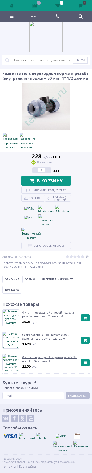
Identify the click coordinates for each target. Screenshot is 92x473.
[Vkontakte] (5, 418)
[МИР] (29, 217)
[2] (71, 256)
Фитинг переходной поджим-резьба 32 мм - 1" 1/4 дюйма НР (49, 359)
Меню (34, 16)
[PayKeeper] (81, 444)
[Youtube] (30, 418)
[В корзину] (85, 317)
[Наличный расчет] (46, 220)
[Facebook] (14, 418)
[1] (67, 256)
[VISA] (29, 208)
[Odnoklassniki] (22, 418)
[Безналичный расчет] (31, 234)
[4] (79, 256)
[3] (75, 256)
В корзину (50, 180)
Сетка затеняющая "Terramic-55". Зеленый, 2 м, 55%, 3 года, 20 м (45, 336)
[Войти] (11, 5)
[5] (82, 256)
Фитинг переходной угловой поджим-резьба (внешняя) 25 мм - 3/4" (48, 314)
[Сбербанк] (63, 209)
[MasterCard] (46, 209)
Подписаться (77, 395)
